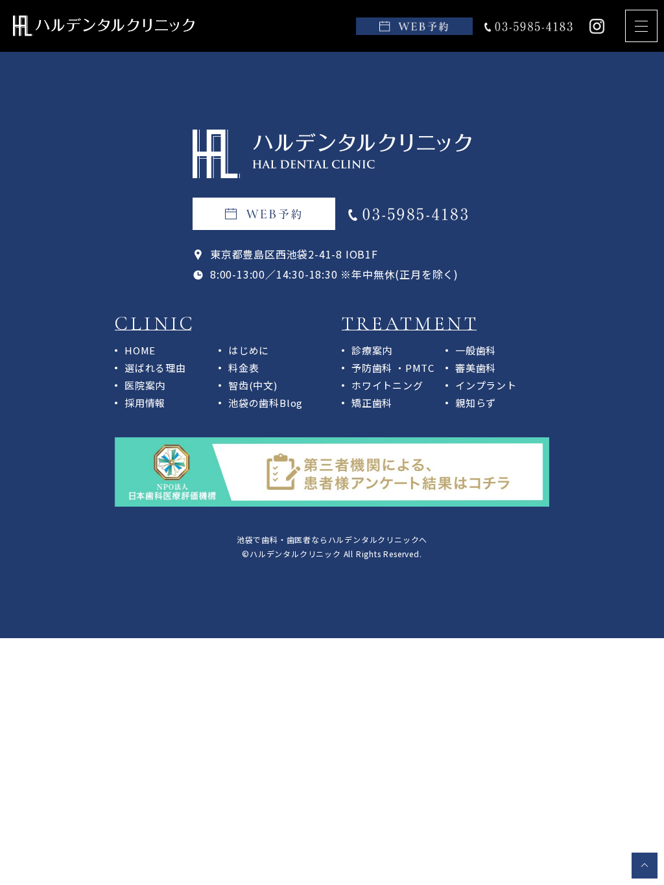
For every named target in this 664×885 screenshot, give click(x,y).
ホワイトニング (387, 385)
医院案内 (144, 385)
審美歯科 (475, 367)
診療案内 (371, 350)
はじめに (248, 350)
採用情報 (144, 402)
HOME (140, 350)
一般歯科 (475, 350)
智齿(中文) (253, 385)
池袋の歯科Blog (265, 402)
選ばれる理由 (155, 367)
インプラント (486, 385)
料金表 (243, 367)
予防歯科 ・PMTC (392, 367)
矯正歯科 (371, 402)
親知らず (475, 402)
